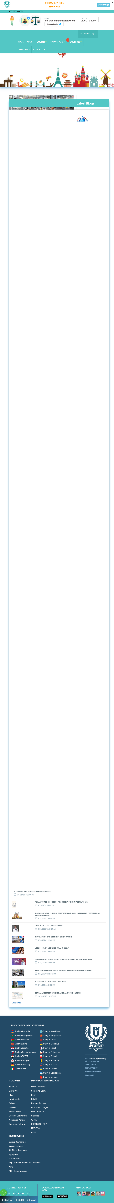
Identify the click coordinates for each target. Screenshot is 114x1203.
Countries (75, 41)
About (30, 41)
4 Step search (15, 1158)
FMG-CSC (35, 1128)
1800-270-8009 (88, 21)
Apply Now (13, 1154)
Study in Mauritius (51, 1044)
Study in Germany (22, 1064)
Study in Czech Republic (25, 1052)
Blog (11, 1095)
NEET (33, 1132)
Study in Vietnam (50, 1077)
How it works (14, 1099)
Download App (103, 5)
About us (13, 1087)
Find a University (38, 1087)
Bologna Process (38, 1103)
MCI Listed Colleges (39, 1107)
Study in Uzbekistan (52, 1073)
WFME (34, 1120)
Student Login (52, 24)
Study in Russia (50, 1064)
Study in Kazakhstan (52, 1031)
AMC (11, 1167)
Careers (12, 1107)
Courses (41, 41)
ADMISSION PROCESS (93, 1072)
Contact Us (39, 49)
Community (24, 49)
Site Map (35, 1116)
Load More (16, 1003)
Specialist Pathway (17, 1124)
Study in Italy (20, 1069)
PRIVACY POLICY (91, 1068)
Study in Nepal (49, 1048)
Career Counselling (17, 1142)
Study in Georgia (22, 1060)
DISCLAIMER (89, 1075)
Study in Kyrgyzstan (52, 1035)
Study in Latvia (49, 1040)
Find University (58, 41)
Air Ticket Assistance (18, 1150)
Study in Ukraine (50, 1069)
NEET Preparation (16, 11)
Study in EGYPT (21, 1056)
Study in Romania (51, 1060)
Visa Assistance (16, 1146)
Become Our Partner (18, 1116)
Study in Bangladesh (24, 1035)
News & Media (15, 1112)
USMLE (34, 1099)
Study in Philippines (51, 1052)
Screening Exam (38, 1091)
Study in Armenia (22, 1031)
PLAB (33, 1095)
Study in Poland (50, 1056)
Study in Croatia (22, 1048)
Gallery (12, 1103)
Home (20, 41)
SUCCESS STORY (39, 1124)
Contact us (13, 1091)
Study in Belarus (22, 1040)
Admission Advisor (17, 1120)
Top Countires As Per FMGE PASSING (25, 1163)
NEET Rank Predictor (18, 1171)
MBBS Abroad (37, 1112)
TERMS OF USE (90, 1064)
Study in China (21, 1044)
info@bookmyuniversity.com (59, 21)
